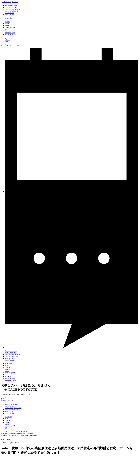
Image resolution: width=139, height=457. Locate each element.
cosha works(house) (11, 409)
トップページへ (6, 398)
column (7, 420)
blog (6, 418)
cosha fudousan (10, 413)
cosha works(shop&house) (13, 408)
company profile (10, 373)
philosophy (8, 363)
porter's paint (9, 411)
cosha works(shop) (11, 406)
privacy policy (5, 439)
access (7, 371)
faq (6, 374)
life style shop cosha (11, 404)
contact (7, 369)
